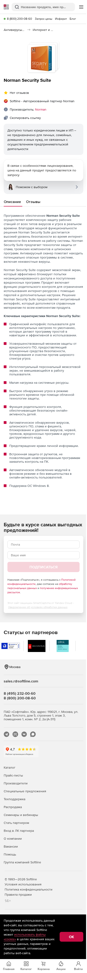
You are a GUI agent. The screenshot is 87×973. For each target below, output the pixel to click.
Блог (73, 18)
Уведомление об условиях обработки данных (38, 607)
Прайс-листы (13, 775)
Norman (40, 109)
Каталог (9, 767)
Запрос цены (43, 18)
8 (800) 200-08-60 (19, 18)
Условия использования (23, 884)
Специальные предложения (25, 791)
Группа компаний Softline (22, 862)
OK (71, 937)
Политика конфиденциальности (28, 889)
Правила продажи (18, 894)
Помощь (10, 854)
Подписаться (43, 567)
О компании (13, 838)
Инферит (61, 18)
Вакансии (11, 846)
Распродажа (13, 807)
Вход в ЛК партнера (19, 830)
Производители (16, 783)
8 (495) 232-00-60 (19, 693)
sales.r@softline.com (21, 681)
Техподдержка (14, 799)
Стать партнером (16, 823)
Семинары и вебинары (21, 815)
